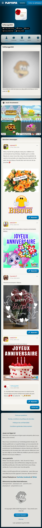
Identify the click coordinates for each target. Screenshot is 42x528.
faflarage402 (14, 386)
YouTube (20, 477)
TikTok (34, 477)
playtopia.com (17, 484)
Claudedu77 (13, 276)
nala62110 (13, 338)
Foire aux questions (21, 415)
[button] (38, 39)
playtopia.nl (6, 486)
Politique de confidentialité (21, 423)
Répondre (34, 217)
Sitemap (21, 519)
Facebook (26, 477)
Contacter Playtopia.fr (21, 515)
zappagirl (12, 145)
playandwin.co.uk (16, 486)
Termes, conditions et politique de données (21, 419)
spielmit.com (27, 484)
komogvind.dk (7, 484)
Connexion (22, 3)
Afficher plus (35, 407)
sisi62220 (12, 223)
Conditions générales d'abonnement (21, 426)
